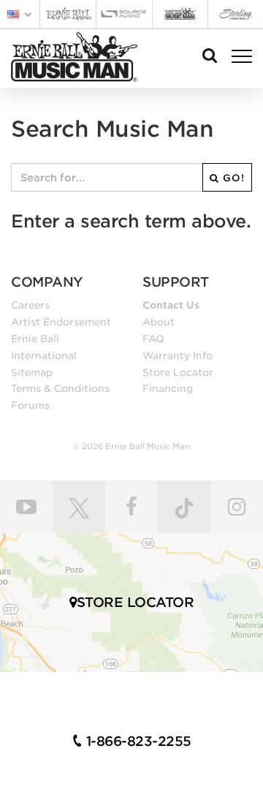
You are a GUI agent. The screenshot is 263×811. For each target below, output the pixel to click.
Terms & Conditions (60, 388)
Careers (30, 305)
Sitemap (32, 372)
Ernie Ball (35, 338)
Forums (30, 405)
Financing (167, 388)
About (158, 322)
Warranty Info (177, 355)
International (44, 355)
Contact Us (170, 305)
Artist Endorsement (61, 322)
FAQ (153, 338)
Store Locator (177, 372)
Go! (232, 178)
